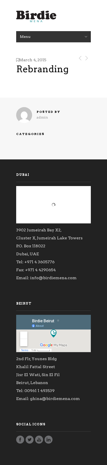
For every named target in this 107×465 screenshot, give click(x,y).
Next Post (86, 58)
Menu (25, 37)
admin (42, 117)
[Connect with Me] (49, 441)
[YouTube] (39, 441)
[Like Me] (20, 441)
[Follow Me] (30, 441)
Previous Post (79, 58)
